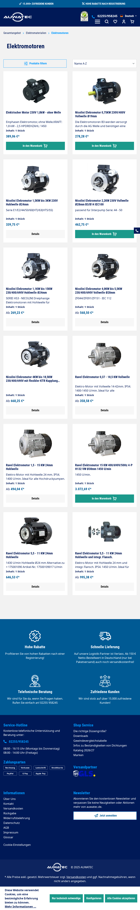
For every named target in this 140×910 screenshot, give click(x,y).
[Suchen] (106, 22)
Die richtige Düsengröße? (89, 731)
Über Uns (9, 799)
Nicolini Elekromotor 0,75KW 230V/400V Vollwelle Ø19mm (100, 114)
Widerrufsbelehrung (16, 818)
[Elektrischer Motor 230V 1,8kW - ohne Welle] (35, 91)
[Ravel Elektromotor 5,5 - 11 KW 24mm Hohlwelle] (35, 532)
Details (35, 234)
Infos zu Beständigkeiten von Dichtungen (100, 745)
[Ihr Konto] (124, 22)
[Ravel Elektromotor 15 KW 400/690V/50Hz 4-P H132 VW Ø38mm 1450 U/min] (104, 443)
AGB (6, 828)
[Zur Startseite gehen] (17, 17)
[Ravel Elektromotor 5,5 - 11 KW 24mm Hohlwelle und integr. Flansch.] (104, 532)
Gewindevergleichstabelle (90, 741)
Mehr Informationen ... (20, 906)
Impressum (10, 832)
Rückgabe (9, 813)
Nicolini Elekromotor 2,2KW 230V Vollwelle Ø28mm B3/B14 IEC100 (102, 202)
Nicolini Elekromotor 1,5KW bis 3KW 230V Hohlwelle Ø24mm (32, 202)
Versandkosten (13, 808)
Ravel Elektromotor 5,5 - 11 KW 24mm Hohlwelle (29, 555)
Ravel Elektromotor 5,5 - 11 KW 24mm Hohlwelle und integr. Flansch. (98, 555)
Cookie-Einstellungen (17, 845)
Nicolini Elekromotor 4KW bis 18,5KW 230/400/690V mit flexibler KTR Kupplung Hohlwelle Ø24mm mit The (32, 379)
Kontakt (8, 804)
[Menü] (98, 22)
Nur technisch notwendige (66, 898)
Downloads (80, 736)
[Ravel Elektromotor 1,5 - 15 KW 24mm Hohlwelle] (35, 443)
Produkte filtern (38, 63)
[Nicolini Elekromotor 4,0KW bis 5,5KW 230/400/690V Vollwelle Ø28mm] (104, 267)
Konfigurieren (93, 898)
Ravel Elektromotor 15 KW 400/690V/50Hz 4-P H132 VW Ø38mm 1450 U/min (103, 467)
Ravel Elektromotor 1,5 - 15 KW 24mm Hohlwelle (29, 467)
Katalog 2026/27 (83, 750)
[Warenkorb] (132, 22)
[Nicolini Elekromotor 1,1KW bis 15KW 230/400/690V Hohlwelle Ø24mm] (35, 267)
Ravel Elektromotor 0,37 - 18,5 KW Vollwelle (102, 377)
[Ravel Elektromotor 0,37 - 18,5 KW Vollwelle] (104, 355)
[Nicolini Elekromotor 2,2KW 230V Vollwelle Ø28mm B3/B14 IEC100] (104, 179)
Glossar (8, 837)
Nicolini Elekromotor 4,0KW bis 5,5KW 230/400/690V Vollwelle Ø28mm (98, 290)
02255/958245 (107, 16)
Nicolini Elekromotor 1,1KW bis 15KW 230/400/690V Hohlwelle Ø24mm (29, 290)
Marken (78, 755)
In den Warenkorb (33, 145)
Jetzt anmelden (108, 815)
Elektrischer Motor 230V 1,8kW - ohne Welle (33, 112)
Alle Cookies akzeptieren (121, 898)
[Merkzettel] (115, 22)
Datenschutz (11, 823)
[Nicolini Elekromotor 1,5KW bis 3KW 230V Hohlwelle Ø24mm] (35, 179)
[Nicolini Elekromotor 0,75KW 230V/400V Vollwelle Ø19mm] (104, 91)
